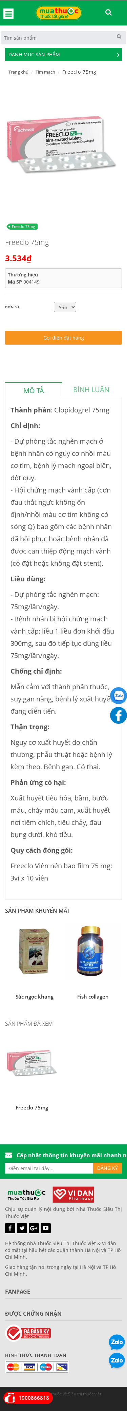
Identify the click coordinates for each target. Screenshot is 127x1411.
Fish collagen (93, 996)
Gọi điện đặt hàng (63, 337)
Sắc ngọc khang (35, 996)
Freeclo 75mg (23, 226)
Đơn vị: (13, 307)
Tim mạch (45, 72)
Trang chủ (18, 72)
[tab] (33, 389)
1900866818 (34, 1397)
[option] (61, 144)
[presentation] (33, 390)
